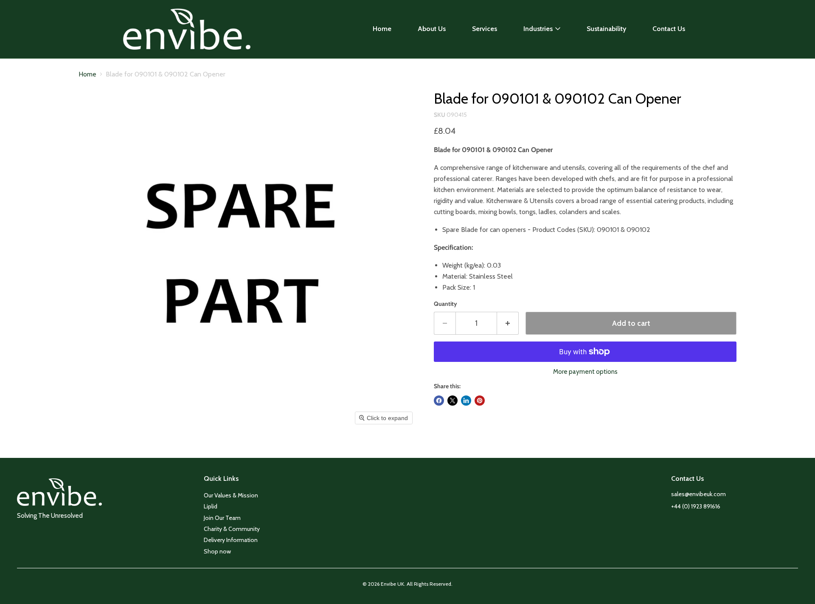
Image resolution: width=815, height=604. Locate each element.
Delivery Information (231, 540)
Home (382, 29)
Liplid (210, 506)
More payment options (585, 371)
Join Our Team (222, 518)
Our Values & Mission (231, 495)
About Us (432, 29)
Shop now (217, 551)
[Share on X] (452, 400)
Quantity (445, 303)
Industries (538, 29)
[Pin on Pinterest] (480, 400)
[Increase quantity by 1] (508, 323)
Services (484, 29)
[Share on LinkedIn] (466, 400)
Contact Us (668, 29)
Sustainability (606, 29)
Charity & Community (232, 529)
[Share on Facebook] (439, 400)
